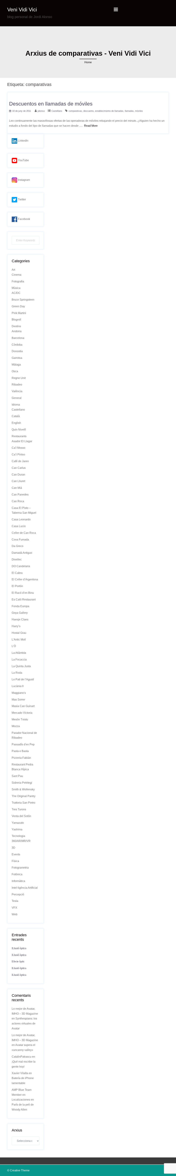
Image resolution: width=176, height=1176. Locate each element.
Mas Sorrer (18, 699)
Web (14, 914)
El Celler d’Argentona (25, 579)
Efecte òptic (18, 961)
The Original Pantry (23, 796)
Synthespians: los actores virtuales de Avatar (24, 1023)
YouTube (23, 160)
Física (15, 861)
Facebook (23, 219)
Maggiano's (19, 692)
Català (16, 416)
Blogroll (16, 319)
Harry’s (16, 626)
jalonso (41, 111)
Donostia (17, 351)
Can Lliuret (18, 481)
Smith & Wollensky (23, 789)
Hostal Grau (19, 632)
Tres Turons (19, 809)
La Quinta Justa (21, 666)
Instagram (23, 179)
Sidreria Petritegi (22, 782)
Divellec (17, 559)
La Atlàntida (19, 652)
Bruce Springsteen (23, 299)
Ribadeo (17, 384)
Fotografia (18, 281)
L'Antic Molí (19, 639)
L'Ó (14, 646)
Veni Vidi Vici (22, 9)
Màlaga (16, 364)
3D (13, 847)
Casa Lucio (19, 526)
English (16, 422)
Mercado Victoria (22, 712)
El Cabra (17, 572)
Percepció (18, 894)
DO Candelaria (21, 566)
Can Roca (18, 501)
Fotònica (17, 874)
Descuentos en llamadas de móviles (50, 104)
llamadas (129, 111)
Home (88, 62)
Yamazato (18, 822)
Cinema (16, 274)
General (16, 397)
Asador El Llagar (22, 441)
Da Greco (17, 546)
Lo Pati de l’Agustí (23, 679)
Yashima (17, 829)
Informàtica (18, 881)
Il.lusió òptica (19, 948)
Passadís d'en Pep (23, 744)
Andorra (16, 331)
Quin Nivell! (19, 429)
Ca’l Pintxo (18, 454)
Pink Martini (19, 313)
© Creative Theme (18, 1170)
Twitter (21, 199)
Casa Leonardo (21, 519)
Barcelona (18, 337)
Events (16, 854)
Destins (16, 326)
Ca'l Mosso (18, 447)
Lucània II (18, 686)
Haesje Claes (20, 619)
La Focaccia (19, 659)
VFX (14, 907)
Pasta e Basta (20, 751)
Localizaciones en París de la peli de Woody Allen (23, 1104)
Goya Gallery (20, 612)
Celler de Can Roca (24, 532)
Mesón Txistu (20, 719)
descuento (88, 111)
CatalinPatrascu (21, 1056)
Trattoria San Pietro (23, 802)
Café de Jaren (20, 461)
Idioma (16, 404)
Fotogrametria (20, 867)
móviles (139, 111)
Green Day (18, 306)
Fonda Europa (20, 606)
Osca (15, 371)
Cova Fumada (20, 539)
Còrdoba (17, 344)
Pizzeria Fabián (21, 757)
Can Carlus (19, 467)
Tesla (15, 900)
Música (16, 287)
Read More (91, 125)
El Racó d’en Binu (23, 592)
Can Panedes (20, 494)
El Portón (17, 586)
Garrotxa (17, 357)
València (17, 391)
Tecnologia (18, 836)
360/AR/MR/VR (21, 841)
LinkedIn (22, 140)
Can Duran (18, 474)
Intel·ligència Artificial (25, 887)
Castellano (57, 111)
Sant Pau (17, 776)
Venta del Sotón (21, 816)
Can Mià (17, 487)
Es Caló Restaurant (24, 599)
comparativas (75, 111)
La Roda (17, 672)
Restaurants (19, 436)
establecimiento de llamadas (109, 111)
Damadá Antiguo (22, 552)
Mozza (16, 726)
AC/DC (16, 292)
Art (13, 269)
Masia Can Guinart (23, 706)
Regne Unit (19, 378)
